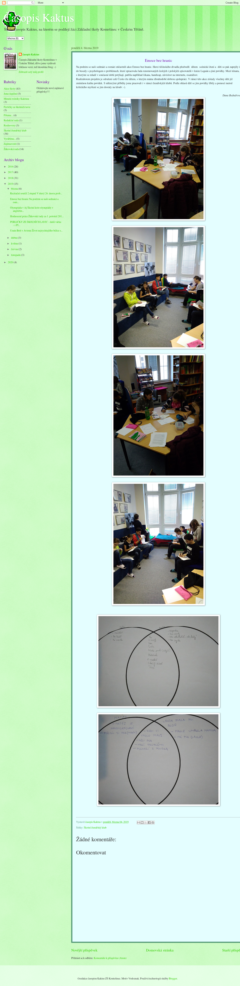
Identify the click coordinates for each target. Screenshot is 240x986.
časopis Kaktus (30, 54)
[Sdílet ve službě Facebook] (149, 822)
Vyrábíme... (10, 138)
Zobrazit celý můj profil (31, 72)
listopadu (16, 255)
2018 (11, 178)
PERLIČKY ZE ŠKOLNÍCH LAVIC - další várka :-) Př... (35, 223)
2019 (11, 183)
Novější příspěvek (84, 950)
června (15, 249)
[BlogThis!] (142, 822)
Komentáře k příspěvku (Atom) (110, 958)
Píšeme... (8, 115)
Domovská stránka (160, 950)
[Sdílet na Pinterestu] (153, 822)
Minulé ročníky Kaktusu (16, 98)
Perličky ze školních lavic (17, 107)
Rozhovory (9, 125)
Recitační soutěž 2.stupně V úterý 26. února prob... (36, 193)
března (15, 188)
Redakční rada (11, 120)
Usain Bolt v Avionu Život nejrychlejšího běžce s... (36, 230)
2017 (11, 172)
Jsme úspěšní (10, 93)
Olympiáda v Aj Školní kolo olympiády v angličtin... (31, 209)
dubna (14, 237)
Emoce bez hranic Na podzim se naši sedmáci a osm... (34, 200)
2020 (11, 262)
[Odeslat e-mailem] (138, 822)
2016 (11, 166)
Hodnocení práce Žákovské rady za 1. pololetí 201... (37, 216)
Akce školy (9, 88)
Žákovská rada (11, 149)
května (15, 243)
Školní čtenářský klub (95, 827)
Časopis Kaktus (39, 17)
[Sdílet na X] (146, 822)
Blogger (173, 978)
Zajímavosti (10, 143)
